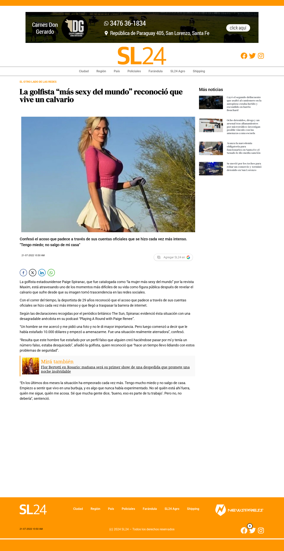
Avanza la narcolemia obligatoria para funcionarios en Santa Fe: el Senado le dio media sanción (243, 148)
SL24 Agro (177, 71)
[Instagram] (261, 55)
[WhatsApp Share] (51, 272)
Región (101, 71)
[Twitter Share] (32, 272)
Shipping (199, 71)
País (117, 71)
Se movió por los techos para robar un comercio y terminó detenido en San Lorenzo (244, 167)
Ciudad (84, 71)
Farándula (156, 71)
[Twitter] (252, 55)
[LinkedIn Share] (42, 272)
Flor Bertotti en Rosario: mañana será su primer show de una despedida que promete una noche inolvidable (115, 369)
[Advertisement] (107, 451)
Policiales (134, 71)
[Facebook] (244, 55)
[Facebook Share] (23, 272)
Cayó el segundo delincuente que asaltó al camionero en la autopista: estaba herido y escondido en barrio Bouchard (244, 103)
